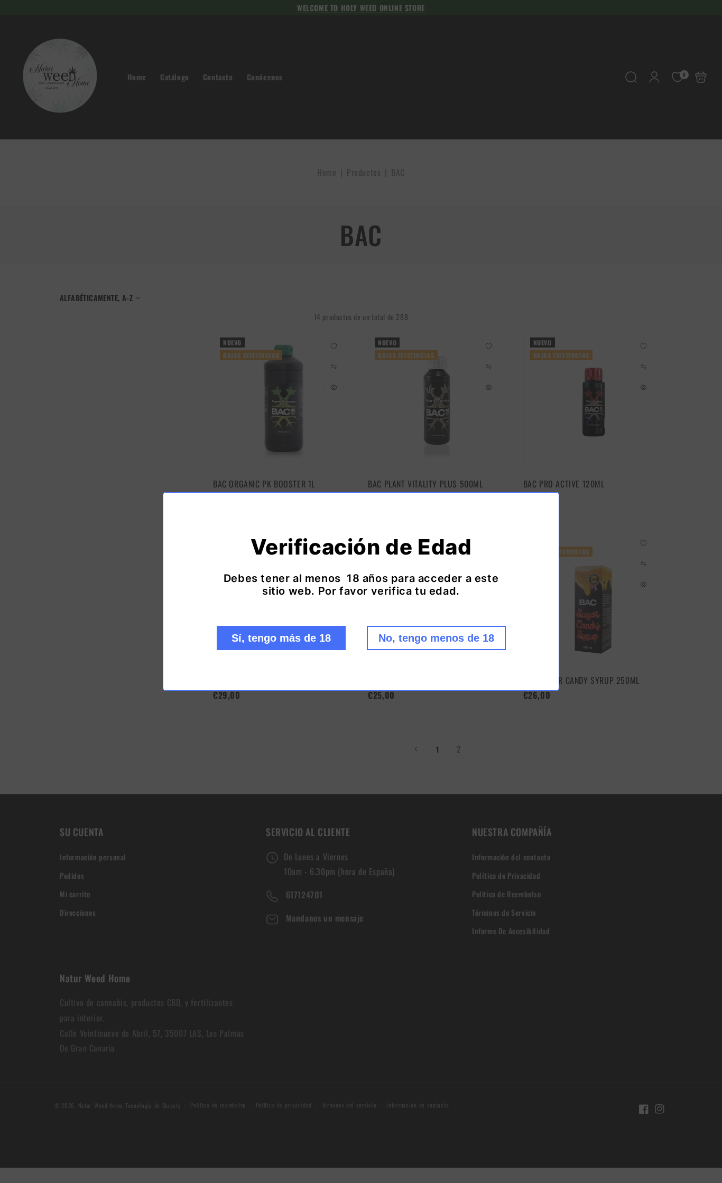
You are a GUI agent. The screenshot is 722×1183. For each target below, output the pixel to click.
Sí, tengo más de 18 (281, 638)
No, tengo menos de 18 (436, 638)
